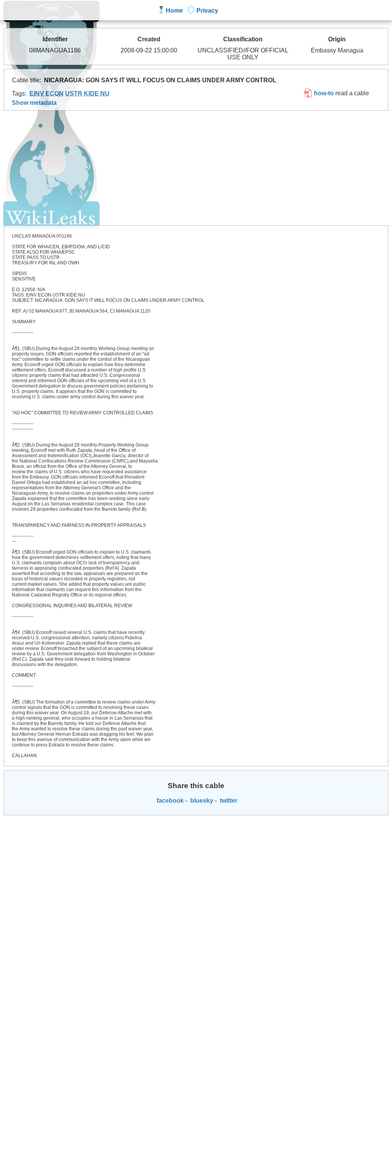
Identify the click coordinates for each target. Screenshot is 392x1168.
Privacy (207, 10)
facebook (169, 800)
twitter (227, 800)
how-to (323, 93)
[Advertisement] (196, 168)
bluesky (201, 800)
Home (174, 10)
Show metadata (34, 102)
